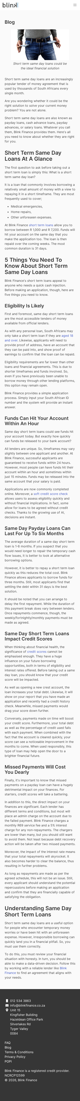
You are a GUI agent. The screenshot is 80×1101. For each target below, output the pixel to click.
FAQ (7, 1043)
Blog (10, 22)
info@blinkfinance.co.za (27, 1005)
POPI (8, 1061)
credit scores (36, 651)
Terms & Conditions (19, 1052)
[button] (75, 5)
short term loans (41, 225)
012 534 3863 (20, 1001)
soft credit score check (51, 494)
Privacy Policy (15, 1057)
